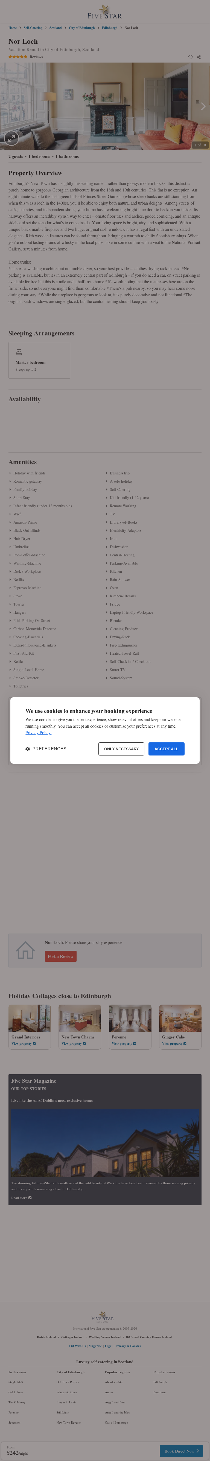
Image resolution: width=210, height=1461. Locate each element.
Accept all (166, 749)
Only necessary (121, 749)
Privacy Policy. (38, 732)
